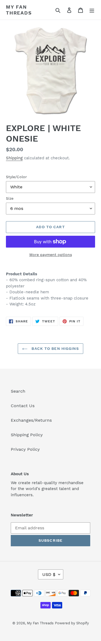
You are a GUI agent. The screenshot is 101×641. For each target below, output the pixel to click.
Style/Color (16, 177)
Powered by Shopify (72, 623)
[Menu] (91, 10)
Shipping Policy (27, 434)
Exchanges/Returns (31, 420)
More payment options (50, 254)
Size (9, 198)
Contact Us (22, 405)
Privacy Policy (25, 449)
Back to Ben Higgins (54, 348)
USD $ (48, 574)
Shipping (14, 158)
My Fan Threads (19, 10)
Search (18, 391)
